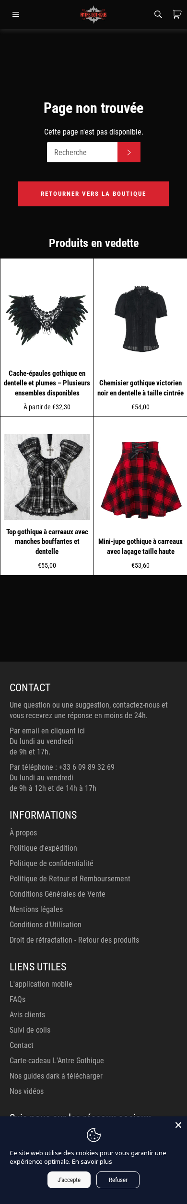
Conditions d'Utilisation (46, 924)
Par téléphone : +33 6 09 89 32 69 (62, 767)
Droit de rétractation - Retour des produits (74, 940)
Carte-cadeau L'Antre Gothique (57, 1060)
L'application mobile (41, 984)
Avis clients (27, 1014)
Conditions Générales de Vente (57, 894)
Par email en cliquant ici (47, 730)
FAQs (17, 999)
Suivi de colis (30, 1030)
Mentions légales (36, 909)
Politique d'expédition (43, 848)
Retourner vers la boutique (93, 193)
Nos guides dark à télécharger (56, 1075)
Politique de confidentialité (52, 863)
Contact (22, 1045)
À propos (23, 832)
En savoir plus (92, 1161)
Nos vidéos (27, 1091)
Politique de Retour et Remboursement (70, 878)
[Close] (178, 1125)
